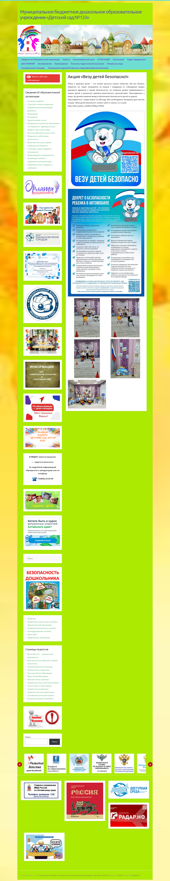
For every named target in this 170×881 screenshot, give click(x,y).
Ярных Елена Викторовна (37, 676)
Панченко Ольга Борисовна (38, 670)
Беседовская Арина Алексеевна (40, 699)
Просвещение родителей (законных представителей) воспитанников (78, 68)
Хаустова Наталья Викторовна (39, 673)
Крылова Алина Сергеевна (38, 680)
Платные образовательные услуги (41, 133)
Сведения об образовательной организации (40, 59)
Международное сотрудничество (40, 155)
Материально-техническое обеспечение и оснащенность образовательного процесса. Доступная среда (43, 126)
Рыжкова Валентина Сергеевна (40, 667)
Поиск (28, 737)
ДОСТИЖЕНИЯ (28, 64)
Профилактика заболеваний (38, 638)
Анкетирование (61, 64)
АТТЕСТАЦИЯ (103, 59)
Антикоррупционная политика (39, 631)
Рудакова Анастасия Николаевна (40, 692)
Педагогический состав (36, 120)
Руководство (32, 117)
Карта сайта (32, 635)
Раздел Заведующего (136, 59)
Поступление (118, 59)
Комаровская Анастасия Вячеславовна (43, 683)
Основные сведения (35, 101)
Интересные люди (115, 64)
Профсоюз (31, 619)
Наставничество (45, 64)
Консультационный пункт (84, 59)
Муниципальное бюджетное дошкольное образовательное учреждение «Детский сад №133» (81, 14)
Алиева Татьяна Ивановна (37, 689)
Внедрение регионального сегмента (41, 628)
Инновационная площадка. (33, 68)
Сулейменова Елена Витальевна (40, 695)
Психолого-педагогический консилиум (87, 64)
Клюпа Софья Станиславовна (39, 686)
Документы (31, 111)
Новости (66, 59)
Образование (32, 114)
